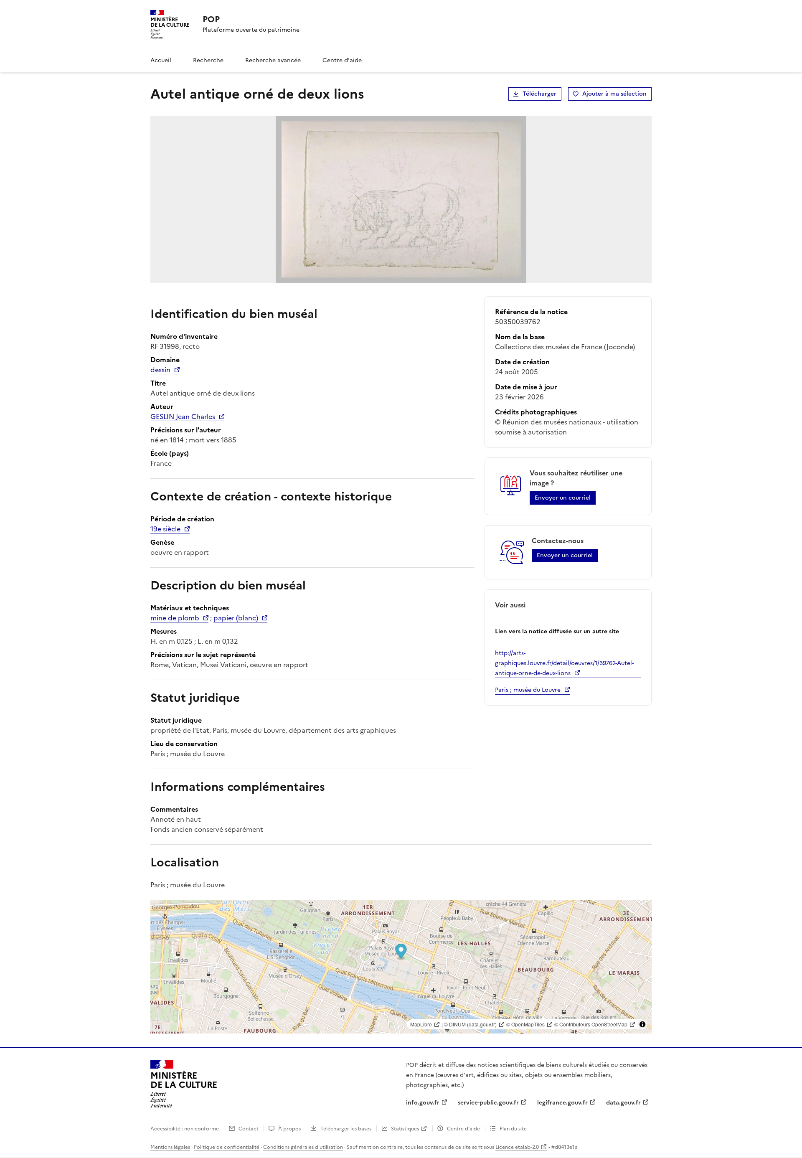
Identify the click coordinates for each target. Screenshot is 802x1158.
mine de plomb (174, 618)
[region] (401, 967)
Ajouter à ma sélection (614, 93)
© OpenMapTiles (525, 1024)
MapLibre (421, 1024)
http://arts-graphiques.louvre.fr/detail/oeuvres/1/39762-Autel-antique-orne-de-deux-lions (564, 663)
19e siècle (165, 529)
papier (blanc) (235, 618)
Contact (249, 1129)
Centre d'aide (342, 60)
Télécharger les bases (345, 1129)
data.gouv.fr (623, 1102)
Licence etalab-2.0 (517, 1147)
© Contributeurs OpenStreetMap (590, 1024)
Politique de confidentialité (226, 1147)
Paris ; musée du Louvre (528, 690)
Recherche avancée (273, 60)
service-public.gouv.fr (488, 1102)
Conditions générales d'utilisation (303, 1147)
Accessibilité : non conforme (184, 1129)
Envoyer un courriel (563, 497)
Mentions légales (170, 1147)
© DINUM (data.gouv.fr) (470, 1024)
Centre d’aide (463, 1129)
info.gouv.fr (422, 1102)
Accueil (160, 60)
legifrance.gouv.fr (562, 1102)
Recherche (208, 60)
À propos (289, 1129)
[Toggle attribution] (642, 1024)
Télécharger (539, 93)
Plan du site (513, 1129)
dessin (160, 370)
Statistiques (405, 1129)
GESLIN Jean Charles (182, 416)
